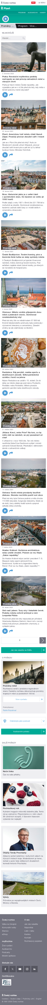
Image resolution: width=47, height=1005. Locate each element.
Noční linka (8, 771)
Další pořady (9, 743)
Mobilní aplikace (9, 956)
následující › (42, 640)
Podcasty (6, 952)
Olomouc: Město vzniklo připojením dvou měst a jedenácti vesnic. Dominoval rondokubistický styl (21, 314)
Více (33, 26)
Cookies (5, 999)
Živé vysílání (7, 946)
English (39, 999)
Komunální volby (9, 927)
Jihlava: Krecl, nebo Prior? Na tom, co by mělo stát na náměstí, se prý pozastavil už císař (22, 435)
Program (21, 12)
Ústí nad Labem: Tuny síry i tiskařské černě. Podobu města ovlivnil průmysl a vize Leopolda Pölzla (23, 613)
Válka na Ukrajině (9, 924)
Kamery (43, 12)
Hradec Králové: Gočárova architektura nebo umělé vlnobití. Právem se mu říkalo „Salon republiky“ (22, 552)
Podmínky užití (28, 999)
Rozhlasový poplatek (33, 941)
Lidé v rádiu (29, 931)
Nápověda (28, 927)
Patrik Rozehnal (9, 710)
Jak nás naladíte (31, 924)
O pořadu (7, 658)
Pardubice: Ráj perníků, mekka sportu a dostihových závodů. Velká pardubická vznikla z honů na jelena (21, 374)
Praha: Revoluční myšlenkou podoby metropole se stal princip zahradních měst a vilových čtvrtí (23, 79)
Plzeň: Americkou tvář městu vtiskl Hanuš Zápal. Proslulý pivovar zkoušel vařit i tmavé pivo (23, 136)
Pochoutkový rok (11, 808)
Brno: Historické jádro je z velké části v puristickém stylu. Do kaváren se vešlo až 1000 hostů (23, 196)
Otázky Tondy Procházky (14, 853)
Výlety (6, 897)
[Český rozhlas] (8, 2)
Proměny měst (10, 686)
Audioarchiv (33, 12)
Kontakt (27, 938)
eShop (5, 934)
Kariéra (27, 934)
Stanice (5, 931)
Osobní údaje (15, 999)
